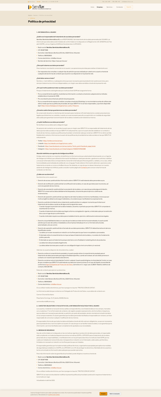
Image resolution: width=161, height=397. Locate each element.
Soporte (129, 7)
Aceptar (103, 393)
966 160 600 (106, 1)
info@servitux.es (127, 1)
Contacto (84, 167)
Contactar (119, 7)
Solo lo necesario (115, 393)
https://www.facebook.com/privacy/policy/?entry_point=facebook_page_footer (70, 146)
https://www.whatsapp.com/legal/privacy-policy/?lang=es (60, 106)
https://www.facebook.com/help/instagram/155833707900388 (65, 149)
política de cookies (54, 394)
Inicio (92, 7)
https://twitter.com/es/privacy (52, 141)
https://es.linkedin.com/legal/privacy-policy (58, 143)
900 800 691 (116, 1)
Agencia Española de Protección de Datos (59, 264)
